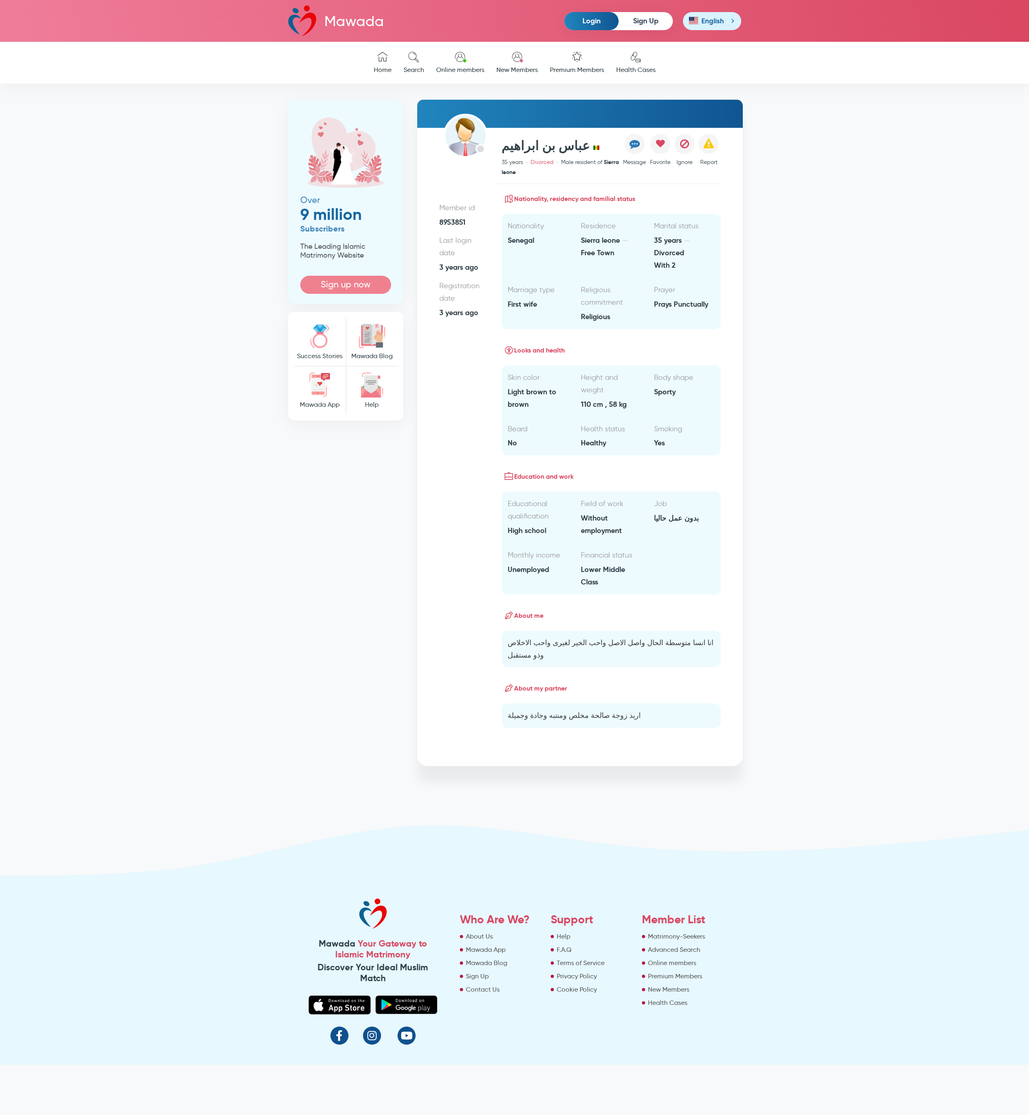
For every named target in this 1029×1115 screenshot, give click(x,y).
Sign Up (645, 20)
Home (383, 70)
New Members (517, 70)
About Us (479, 936)
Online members (460, 70)
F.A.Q (564, 949)
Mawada (354, 21)
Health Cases (636, 70)
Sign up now (346, 284)
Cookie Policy (577, 989)
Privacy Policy (577, 976)
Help (372, 404)
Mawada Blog (372, 356)
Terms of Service (581, 963)
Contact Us (483, 989)
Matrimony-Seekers (676, 936)
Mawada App (320, 404)
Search (414, 70)
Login (591, 20)
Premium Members (577, 70)
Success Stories (319, 356)
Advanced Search (674, 949)
